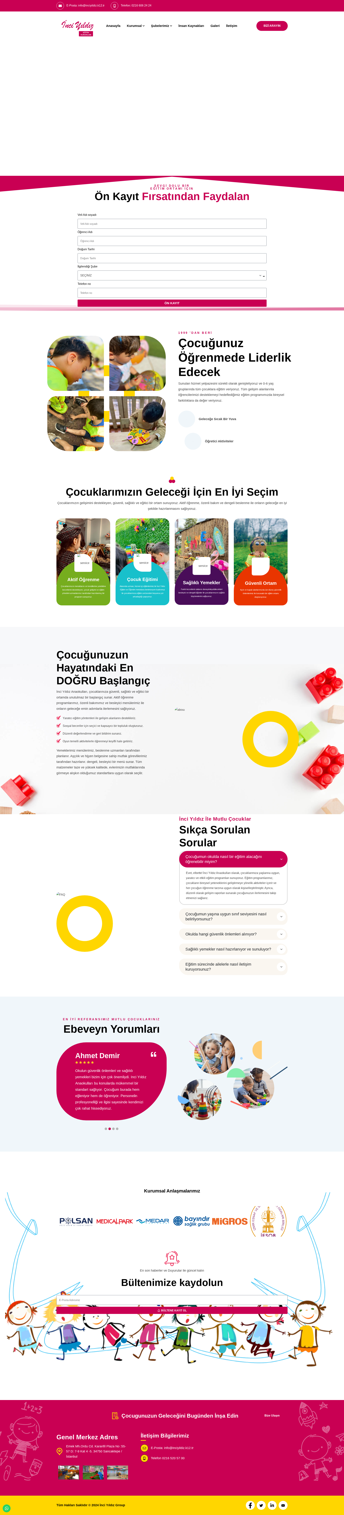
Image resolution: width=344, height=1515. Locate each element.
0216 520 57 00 (173, 1458)
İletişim (231, 26)
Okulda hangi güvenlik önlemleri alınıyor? (221, 934)
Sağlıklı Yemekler (201, 582)
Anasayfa (113, 26)
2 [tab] (109, 1129)
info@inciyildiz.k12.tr (91, 5)
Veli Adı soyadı (87, 214)
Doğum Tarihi (86, 249)
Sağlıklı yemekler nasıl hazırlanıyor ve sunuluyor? (228, 949)
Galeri (215, 26)
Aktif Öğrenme (83, 579)
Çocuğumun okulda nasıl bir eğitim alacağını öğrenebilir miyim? (223, 859)
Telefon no (84, 283)
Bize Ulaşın (272, 1415)
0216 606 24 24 (141, 5)
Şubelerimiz (160, 26)
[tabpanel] (111, 1080)
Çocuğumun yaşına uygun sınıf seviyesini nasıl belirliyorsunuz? (225, 916)
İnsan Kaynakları (191, 26)
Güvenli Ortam (261, 583)
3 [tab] (113, 1129)
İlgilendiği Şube (87, 266)
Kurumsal (134, 26)
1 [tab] (106, 1129)
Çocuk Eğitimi (142, 579)
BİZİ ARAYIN (272, 25)
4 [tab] (117, 1129)
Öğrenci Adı (85, 232)
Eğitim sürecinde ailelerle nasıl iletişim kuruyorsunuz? (218, 966)
